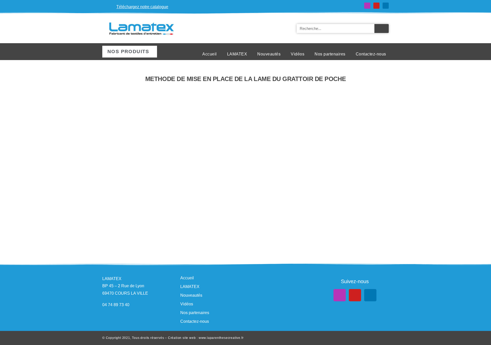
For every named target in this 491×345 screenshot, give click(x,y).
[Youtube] (376, 6)
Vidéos (297, 54)
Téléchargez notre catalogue (142, 7)
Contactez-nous (371, 54)
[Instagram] (367, 6)
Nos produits (128, 51)
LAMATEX (237, 54)
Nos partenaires (330, 54)
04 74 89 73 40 (115, 305)
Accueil (209, 54)
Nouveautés (269, 54)
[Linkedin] (386, 6)
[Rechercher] (381, 28)
